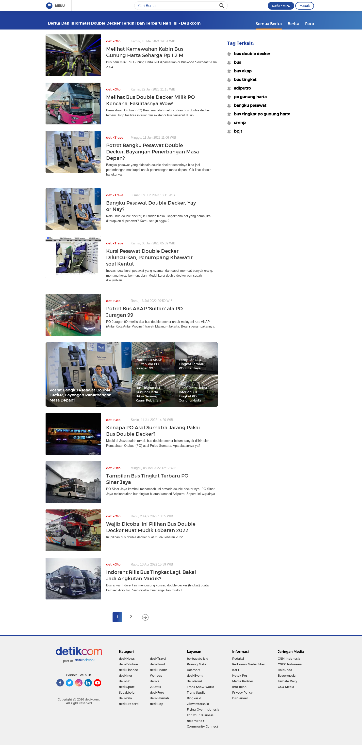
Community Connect (202, 726)
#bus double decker (250, 53)
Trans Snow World (200, 687)
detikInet (125, 675)
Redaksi (238, 658)
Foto (309, 23)
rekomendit (195, 721)
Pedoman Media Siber (248, 664)
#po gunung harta (249, 96)
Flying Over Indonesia (203, 709)
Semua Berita (269, 23)
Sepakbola (126, 692)
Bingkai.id (194, 698)
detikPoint (194, 681)
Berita (293, 23)
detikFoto (157, 692)
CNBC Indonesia (290, 664)
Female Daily (287, 681)
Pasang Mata (196, 664)
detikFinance (128, 670)
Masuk (304, 6)
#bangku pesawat (248, 105)
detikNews (127, 658)
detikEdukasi (128, 664)
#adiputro (241, 88)
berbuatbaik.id (197, 658)
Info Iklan (239, 687)
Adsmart (193, 670)
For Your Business (200, 715)
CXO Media (286, 687)
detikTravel (158, 658)
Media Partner (242, 681)
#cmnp (238, 122)
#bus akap (241, 70)
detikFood (157, 664)
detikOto (125, 698)
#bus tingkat (244, 79)
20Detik (155, 687)
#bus (236, 62)
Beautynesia (287, 675)
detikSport (126, 687)
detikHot (125, 681)
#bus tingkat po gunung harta (260, 113)
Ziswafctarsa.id (198, 704)
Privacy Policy (242, 692)
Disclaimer (240, 698)
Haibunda (285, 670)
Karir (235, 670)
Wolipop (156, 675)
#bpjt (236, 131)
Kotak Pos (239, 675)
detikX (154, 681)
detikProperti (128, 704)
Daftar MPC (281, 6)
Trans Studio (196, 692)
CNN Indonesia (289, 658)
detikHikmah (159, 698)
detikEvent (195, 675)
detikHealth (158, 670)
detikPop (156, 704)
